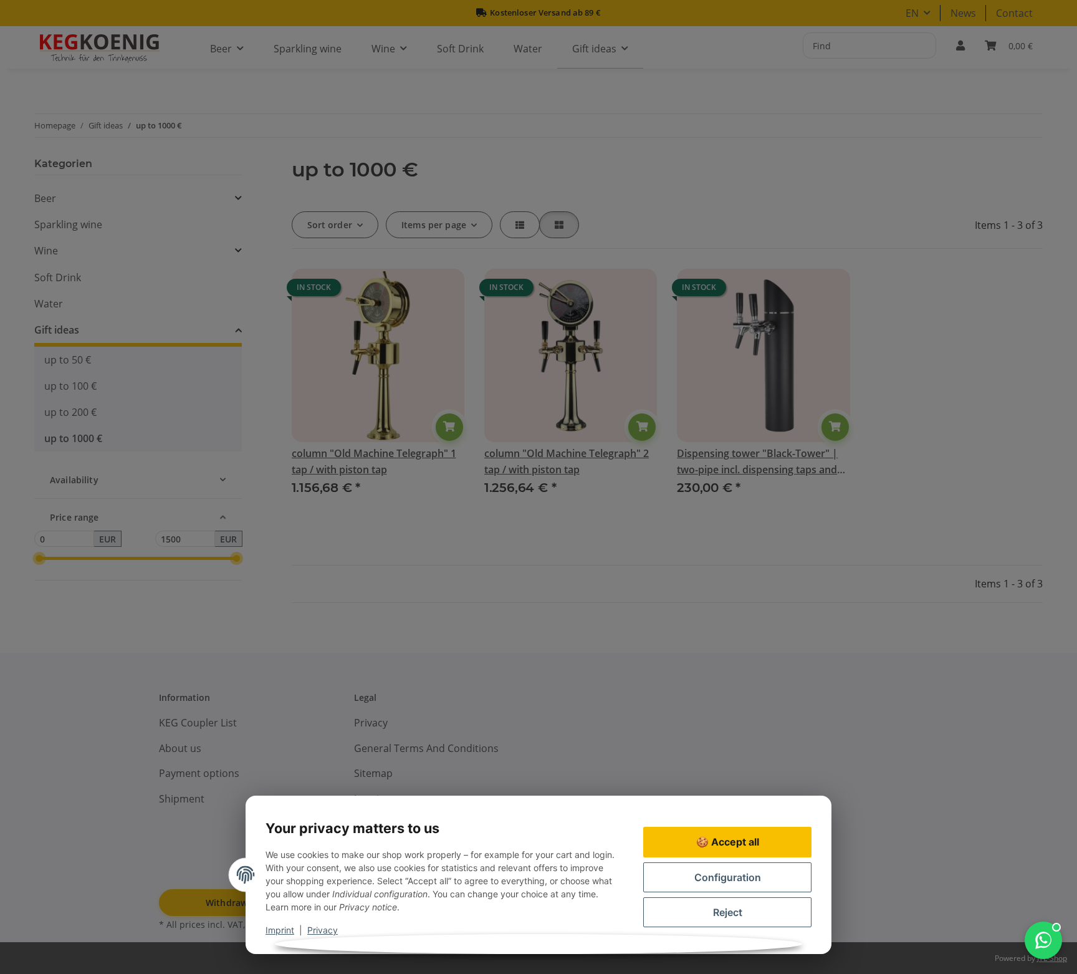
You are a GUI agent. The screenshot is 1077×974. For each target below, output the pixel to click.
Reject (727, 912)
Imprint (280, 930)
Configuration (727, 877)
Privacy (322, 930)
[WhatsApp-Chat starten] (1043, 940)
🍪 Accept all (727, 842)
